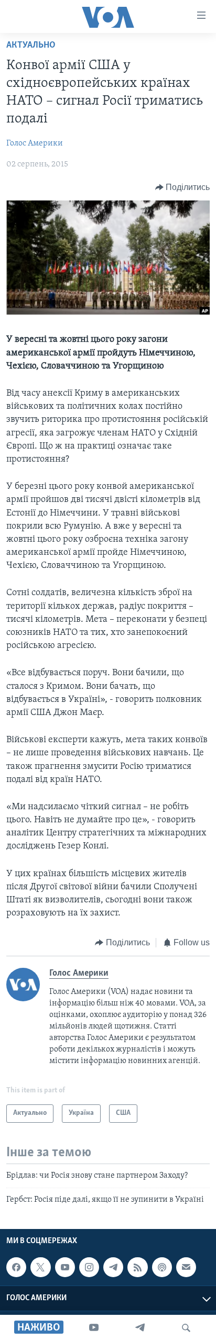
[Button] (182, 187)
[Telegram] (140, 1328)
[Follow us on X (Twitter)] (40, 1267)
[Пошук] (186, 1328)
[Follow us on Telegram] (113, 1267)
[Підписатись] (186, 1267)
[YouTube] (94, 1328)
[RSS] (137, 1267)
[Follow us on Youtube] (65, 1267)
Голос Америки (34, 143)
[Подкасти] (162, 1267)
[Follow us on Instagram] (89, 1267)
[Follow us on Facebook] (16, 1267)
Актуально (31, 45)
